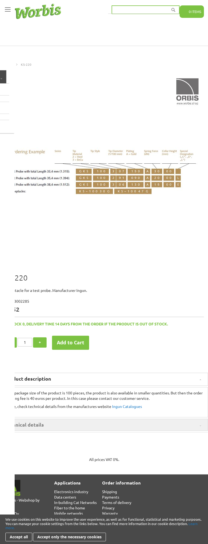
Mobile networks (68, 513)
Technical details (24, 424)
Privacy (108, 507)
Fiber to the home (69, 507)
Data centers (65, 496)
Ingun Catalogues (127, 406)
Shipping (109, 491)
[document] (104, 529)
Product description (27, 378)
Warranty (110, 513)
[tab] (104, 379)
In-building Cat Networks (75, 502)
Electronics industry (71, 491)
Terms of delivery (116, 502)
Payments (110, 496)
